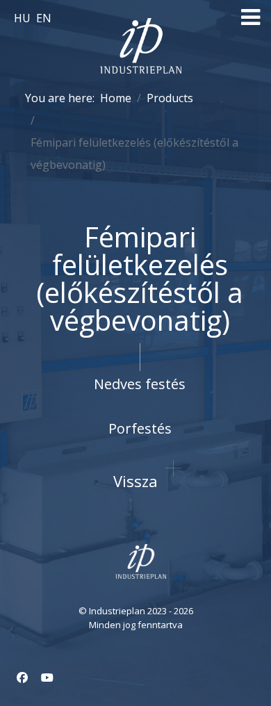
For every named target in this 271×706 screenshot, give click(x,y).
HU (23, 18)
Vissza (135, 480)
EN (43, 18)
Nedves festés (140, 384)
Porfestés (140, 428)
